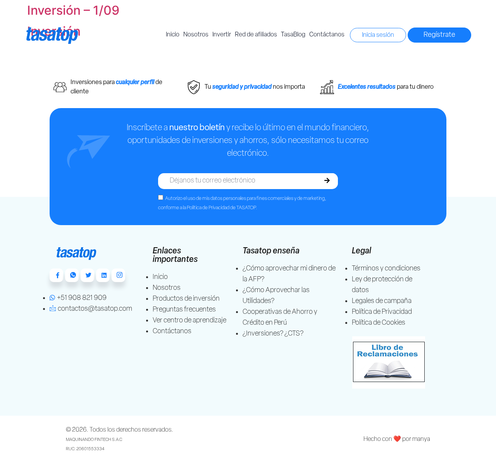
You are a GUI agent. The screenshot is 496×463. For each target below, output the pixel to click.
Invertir (221, 35)
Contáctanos (326, 35)
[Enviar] (327, 181)
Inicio (172, 35)
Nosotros (195, 35)
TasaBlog (293, 35)
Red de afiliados (256, 35)
